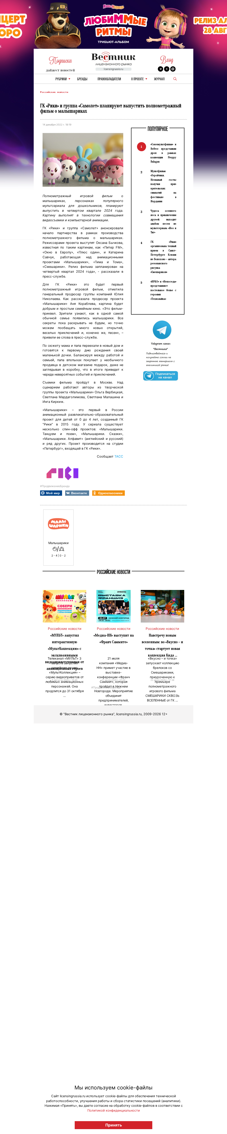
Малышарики (58, 543)
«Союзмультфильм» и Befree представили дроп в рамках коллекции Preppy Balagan (163, 153)
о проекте (137, 79)
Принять (113, 1125)
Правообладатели (109, 79)
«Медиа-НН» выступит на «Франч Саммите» (114, 638)
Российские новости (54, 92)
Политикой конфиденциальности (113, 1110)
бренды (82, 79)
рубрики (61, 79)
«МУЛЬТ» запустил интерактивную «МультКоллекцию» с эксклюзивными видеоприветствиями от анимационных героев (64, 652)
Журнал (159, 79)
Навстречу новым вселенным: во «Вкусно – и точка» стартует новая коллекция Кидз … (162, 645)
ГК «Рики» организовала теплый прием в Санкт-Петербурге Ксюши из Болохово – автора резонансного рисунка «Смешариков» (163, 257)
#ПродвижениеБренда (55, 486)
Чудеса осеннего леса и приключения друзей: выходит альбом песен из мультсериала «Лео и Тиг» (163, 221)
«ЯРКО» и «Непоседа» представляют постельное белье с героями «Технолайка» (163, 290)
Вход (166, 59)
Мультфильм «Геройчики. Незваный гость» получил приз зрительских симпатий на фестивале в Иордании (163, 186)
